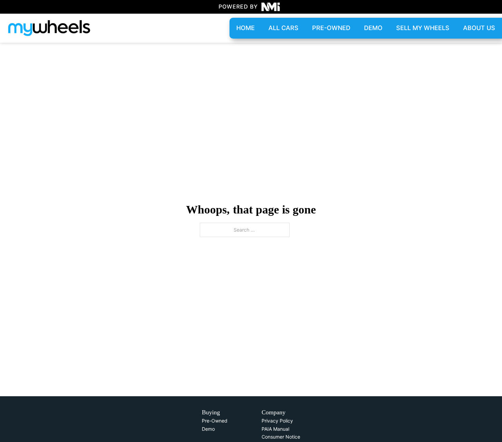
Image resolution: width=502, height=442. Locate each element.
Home (245, 27)
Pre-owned (331, 27)
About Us (479, 27)
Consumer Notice (281, 437)
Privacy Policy (277, 421)
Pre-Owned (214, 421)
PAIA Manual (275, 429)
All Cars (283, 27)
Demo (373, 27)
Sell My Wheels (422, 27)
